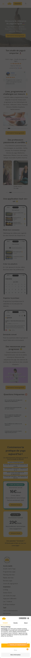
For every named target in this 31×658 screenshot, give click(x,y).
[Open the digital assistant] (26, 649)
